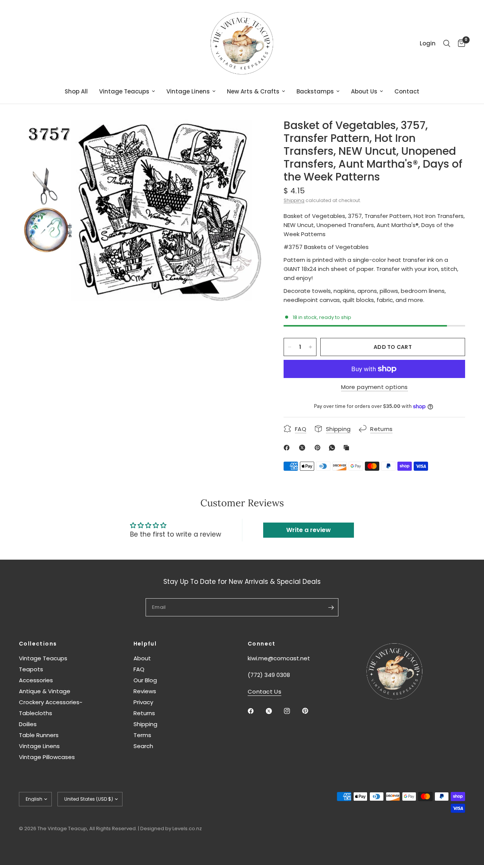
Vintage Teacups (124, 91)
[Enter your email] (330, 607)
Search (143, 746)
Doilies (28, 724)
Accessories (36, 680)
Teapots (31, 669)
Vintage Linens (188, 91)
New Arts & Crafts (253, 91)
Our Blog (145, 680)
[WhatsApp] (333, 447)
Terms (142, 735)
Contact (406, 91)
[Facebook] (288, 447)
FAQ (138, 669)
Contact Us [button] (264, 691)
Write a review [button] (308, 530)
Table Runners (39, 735)
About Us (364, 91)
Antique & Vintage (44, 691)
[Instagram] (292, 711)
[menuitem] (76, 91)
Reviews (144, 691)
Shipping (294, 200)
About (142, 658)
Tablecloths (35, 713)
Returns (144, 713)
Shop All (76, 91)
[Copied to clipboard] (347, 447)
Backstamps (315, 91)
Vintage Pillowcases (47, 757)
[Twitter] (274, 711)
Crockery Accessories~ (50, 702)
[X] (303, 447)
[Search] (446, 43)
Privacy (143, 702)
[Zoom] (245, 135)
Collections (38, 643)
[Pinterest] (319, 447)
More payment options (374, 387)
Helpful (145, 643)
